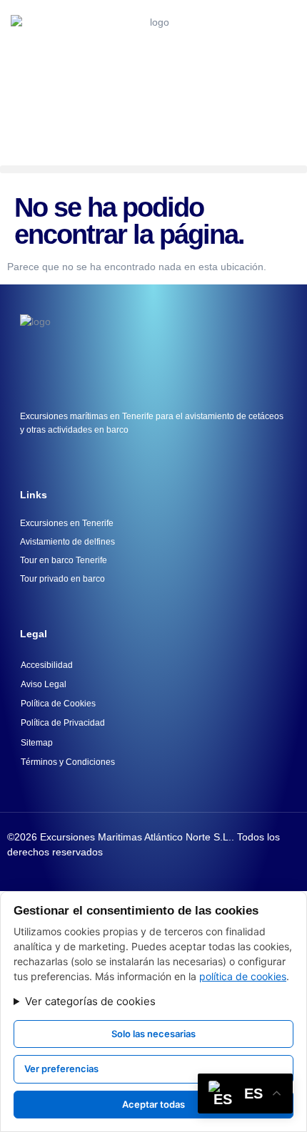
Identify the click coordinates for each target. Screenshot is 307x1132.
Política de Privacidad (63, 723)
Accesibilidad (47, 665)
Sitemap (37, 743)
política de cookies (242, 976)
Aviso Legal (43, 684)
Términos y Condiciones (68, 762)
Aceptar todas (153, 1104)
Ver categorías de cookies (90, 1001)
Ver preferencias (61, 1068)
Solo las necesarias (153, 1033)
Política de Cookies (58, 704)
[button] (153, 169)
